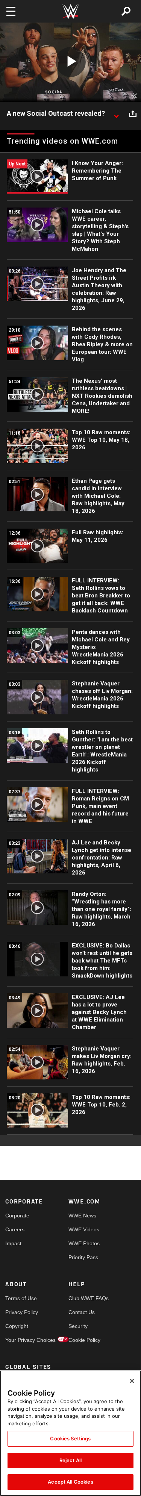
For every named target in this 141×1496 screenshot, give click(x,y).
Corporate (17, 1216)
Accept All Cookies (70, 1482)
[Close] (132, 1381)
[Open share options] (132, 114)
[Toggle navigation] (11, 11)
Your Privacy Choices (21, 1340)
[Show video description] (116, 114)
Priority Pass (83, 1257)
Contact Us (81, 1312)
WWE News (82, 1216)
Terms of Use (21, 1298)
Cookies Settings (70, 1438)
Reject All (70, 1460)
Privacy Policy (21, 1312)
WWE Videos (83, 1229)
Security (78, 1326)
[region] (70, 1433)
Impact (13, 1243)
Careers (14, 1229)
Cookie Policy (84, 1340)
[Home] (70, 11)
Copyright (16, 1326)
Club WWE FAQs (84, 1298)
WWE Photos (84, 1243)
